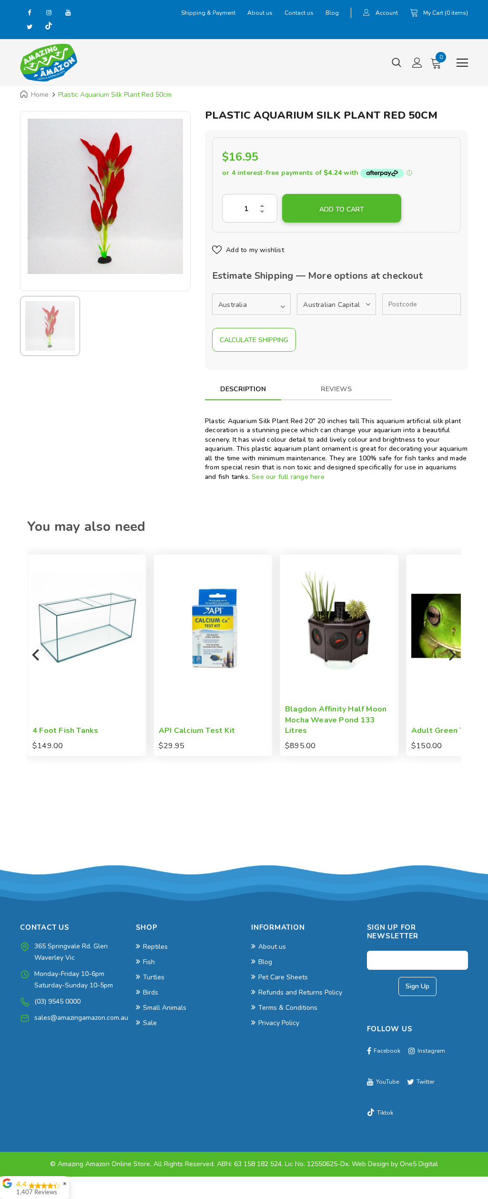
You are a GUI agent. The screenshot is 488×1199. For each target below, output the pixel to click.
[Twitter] (29, 27)
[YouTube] (68, 12)
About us (260, 13)
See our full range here (288, 476)
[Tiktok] (48, 27)
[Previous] (36, 655)
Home (40, 94)
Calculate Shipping (254, 340)
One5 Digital (419, 1164)
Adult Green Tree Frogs (355, 730)
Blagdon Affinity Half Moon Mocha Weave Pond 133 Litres (235, 720)
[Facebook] (29, 12)
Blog (332, 13)
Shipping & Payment (208, 13)
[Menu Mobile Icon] (462, 63)
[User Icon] (366, 14)
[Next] (451, 655)
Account (387, 13)
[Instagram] (48, 12)
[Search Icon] (396, 63)
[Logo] (48, 62)
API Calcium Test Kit (97, 730)
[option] (105, 196)
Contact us (299, 13)
